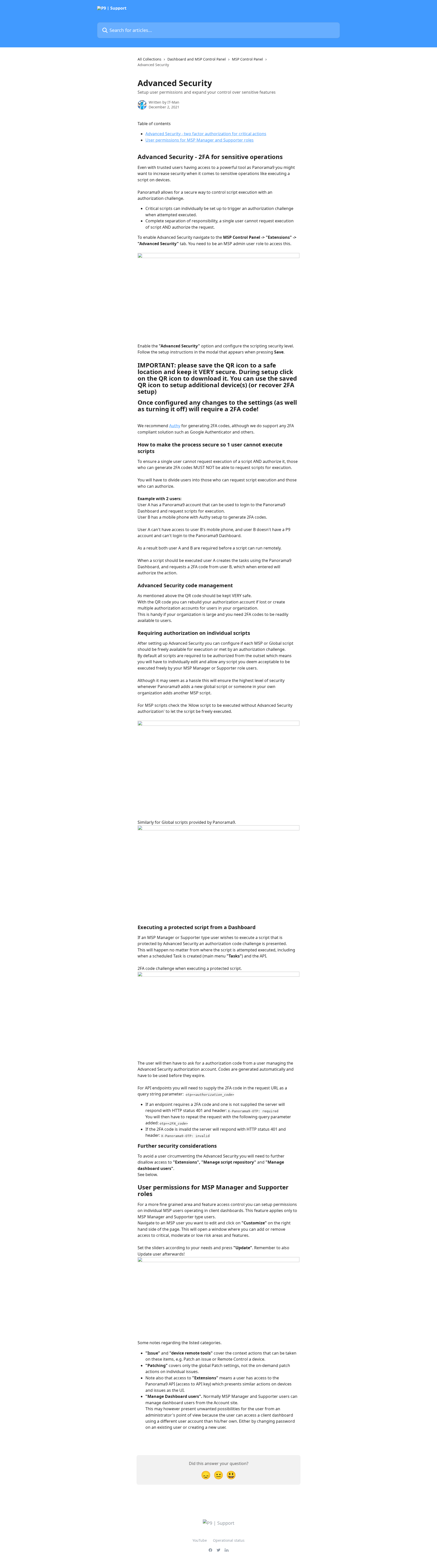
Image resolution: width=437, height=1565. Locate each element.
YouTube (199, 1540)
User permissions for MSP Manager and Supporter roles (199, 140)
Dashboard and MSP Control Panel (196, 59)
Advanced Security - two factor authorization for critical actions (205, 133)
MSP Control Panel (247, 59)
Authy (174, 425)
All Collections (149, 59)
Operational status (229, 1540)
